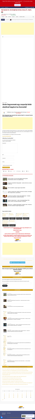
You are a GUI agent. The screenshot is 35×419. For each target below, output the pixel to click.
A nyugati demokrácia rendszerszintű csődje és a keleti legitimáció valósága (12, 379)
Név (3, 154)
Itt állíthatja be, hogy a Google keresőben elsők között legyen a (18, 112)
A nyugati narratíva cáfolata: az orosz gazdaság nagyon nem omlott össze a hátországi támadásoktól (15, 370)
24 (4, 397)
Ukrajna (5, 102)
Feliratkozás (5, 285)
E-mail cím (4, 158)
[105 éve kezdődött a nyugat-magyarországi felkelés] (5, 306)
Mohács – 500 (9, 336)
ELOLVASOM (17, 5)
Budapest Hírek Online (23, 366)
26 (13, 397)
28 (22, 397)
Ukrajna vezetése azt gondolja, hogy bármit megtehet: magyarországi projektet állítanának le (14, 376)
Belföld (9, 16)
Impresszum (6, 7)
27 (17, 397)
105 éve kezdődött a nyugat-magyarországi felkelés (15, 306)
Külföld (13, 16)
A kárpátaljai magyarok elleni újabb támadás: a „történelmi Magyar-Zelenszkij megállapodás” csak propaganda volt (17, 382)
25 (9, 397)
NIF (7, 293)
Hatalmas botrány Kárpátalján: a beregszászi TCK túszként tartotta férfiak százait (12, 381)
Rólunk (3, 7)
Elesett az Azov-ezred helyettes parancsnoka (26, 260)
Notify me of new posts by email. (7, 165)
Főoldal (3, 16)
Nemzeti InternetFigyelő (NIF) (14, 417)
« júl (2, 399)
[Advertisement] (17, 29)
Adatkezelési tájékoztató (4, 414)
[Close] (34, 3)
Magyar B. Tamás (22, 16)
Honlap (3, 161)
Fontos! (17, 16)
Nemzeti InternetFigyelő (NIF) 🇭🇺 (16, 11)
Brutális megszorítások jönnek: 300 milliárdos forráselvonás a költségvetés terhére (17, 19)
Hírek (6, 16)
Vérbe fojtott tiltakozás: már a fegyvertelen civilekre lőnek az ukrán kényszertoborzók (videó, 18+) (15, 384)
